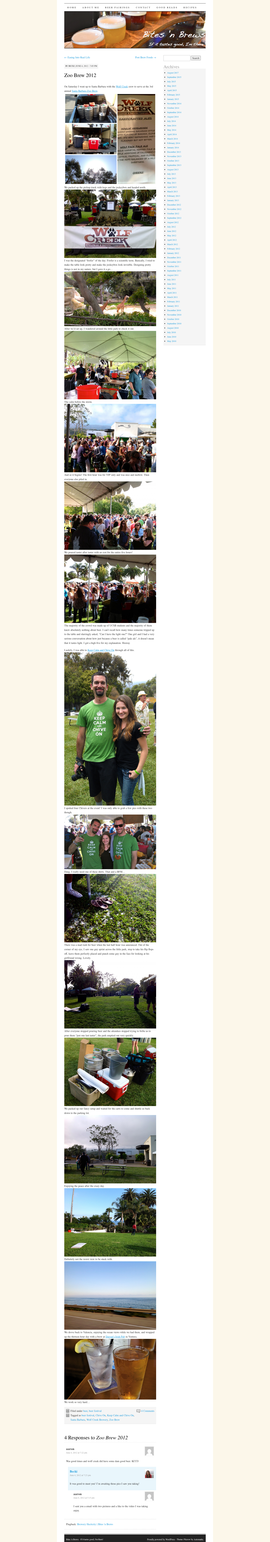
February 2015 (173, 94)
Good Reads (167, 7)
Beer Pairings (117, 7)
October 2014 (173, 107)
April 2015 (172, 90)
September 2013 (174, 165)
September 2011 (174, 270)
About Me (90, 7)
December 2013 (174, 151)
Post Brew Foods (145, 57)
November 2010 (174, 314)
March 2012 (172, 244)
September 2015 (174, 77)
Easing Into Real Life (77, 57)
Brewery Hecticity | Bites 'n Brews (95, 1524)
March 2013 (172, 191)
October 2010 (173, 319)
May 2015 (171, 85)
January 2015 (173, 99)
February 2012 (173, 248)
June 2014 (171, 125)
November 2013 (174, 156)
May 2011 (171, 288)
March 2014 (172, 138)
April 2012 (172, 239)
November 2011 (174, 261)
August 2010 (173, 327)
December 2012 (174, 204)
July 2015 (171, 81)
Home (71, 7)
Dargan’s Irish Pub (115, 1336)
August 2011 (173, 275)
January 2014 (173, 147)
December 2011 (174, 257)
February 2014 (173, 143)
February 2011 (173, 301)
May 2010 (171, 341)
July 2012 (171, 226)
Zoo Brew (114, 1419)
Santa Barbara (78, 1419)
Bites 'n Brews (72, 1539)
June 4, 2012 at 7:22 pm (76, 1452)
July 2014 (171, 121)
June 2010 (171, 336)
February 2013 (173, 195)
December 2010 (174, 310)
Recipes (190, 7)
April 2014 (172, 134)
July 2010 (171, 332)
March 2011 (172, 297)
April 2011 (172, 292)
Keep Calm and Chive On (101, 650)
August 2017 (173, 72)
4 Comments (147, 1411)
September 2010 (174, 323)
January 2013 (173, 200)
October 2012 (173, 213)
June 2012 (171, 231)
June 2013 (171, 178)
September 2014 (174, 112)
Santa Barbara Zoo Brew (84, 91)
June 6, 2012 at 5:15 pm (83, 1497)
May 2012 (171, 235)
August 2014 (173, 116)
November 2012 (174, 209)
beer (85, 1411)
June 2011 (171, 283)
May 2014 (171, 129)
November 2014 (174, 103)
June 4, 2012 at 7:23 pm (80, 1475)
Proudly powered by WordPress (161, 1539)
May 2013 (171, 182)
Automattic (198, 1539)
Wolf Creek (122, 86)
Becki (72, 66)
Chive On (101, 1415)
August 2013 (173, 169)
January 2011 (173, 305)
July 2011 (171, 279)
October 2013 (173, 160)
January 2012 (173, 253)
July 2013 (171, 173)
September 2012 (174, 217)
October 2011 (173, 266)
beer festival (95, 1411)
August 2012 (173, 222)
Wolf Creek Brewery (97, 1419)
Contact (143, 7)
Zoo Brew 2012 (80, 74)
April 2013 (172, 187)
